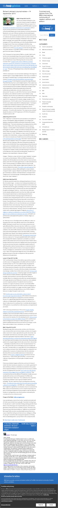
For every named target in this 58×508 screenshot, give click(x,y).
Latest (26, 6)
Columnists (45, 63)
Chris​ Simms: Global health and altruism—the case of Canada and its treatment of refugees (11, 426)
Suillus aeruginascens (19, 397)
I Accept (51, 504)
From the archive (46, 74)
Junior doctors (45, 82)
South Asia (45, 114)
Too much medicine (47, 119)
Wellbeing (44, 134)
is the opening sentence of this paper (12, 138)
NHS (43, 93)
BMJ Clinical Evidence (47, 49)
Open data (44, 96)
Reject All (41, 504)
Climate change (46, 61)
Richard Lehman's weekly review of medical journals (15, 420)
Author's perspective (47, 47)
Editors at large (45, 71)
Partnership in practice (47, 99)
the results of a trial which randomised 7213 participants (17, 27)
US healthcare (45, 127)
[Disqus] (20, 451)
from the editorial (18, 47)
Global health (45, 76)
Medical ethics (45, 88)
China (43, 55)
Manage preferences (5, 504)
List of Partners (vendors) (6, 501)
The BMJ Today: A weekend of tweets (28, 425)
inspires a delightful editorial (17, 354)
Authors (34, 6)
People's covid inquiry (47, 106)
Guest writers (45, 79)
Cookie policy (46, 494)
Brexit (43, 52)
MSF (43, 90)
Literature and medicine (48, 85)
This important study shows (29, 235)
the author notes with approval (25, 167)
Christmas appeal (46, 58)
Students (44, 116)
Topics (45, 6)
